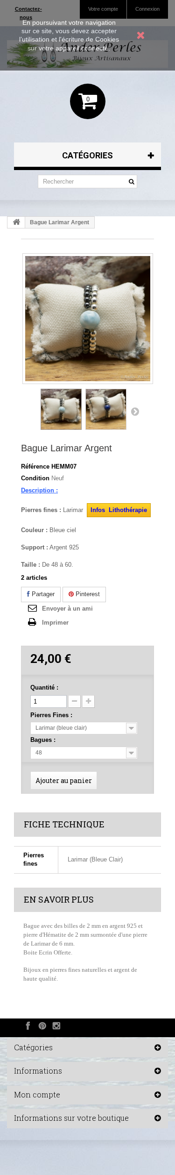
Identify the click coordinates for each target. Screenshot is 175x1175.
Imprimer (55, 622)
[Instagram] (56, 1025)
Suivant (135, 411)
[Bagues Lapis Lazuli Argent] (105, 409)
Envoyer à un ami (67, 608)
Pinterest (87, 594)
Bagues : (43, 739)
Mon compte (37, 1094)
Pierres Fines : (52, 715)
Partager (42, 594)
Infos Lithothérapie (119, 509)
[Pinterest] (42, 1025)
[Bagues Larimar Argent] (61, 409)
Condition (35, 478)
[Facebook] (28, 1025)
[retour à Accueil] (16, 222)
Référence (35, 466)
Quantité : (44, 687)
